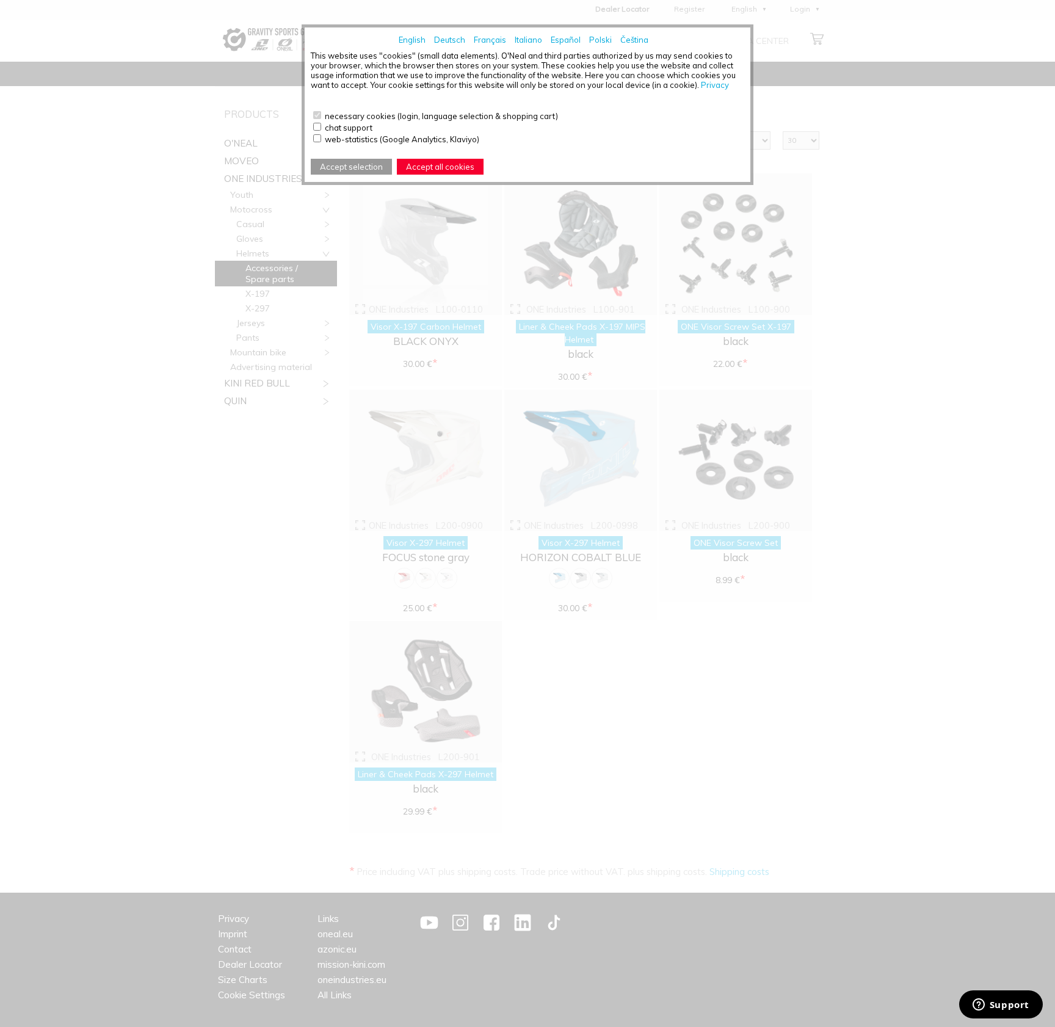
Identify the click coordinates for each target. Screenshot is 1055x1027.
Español (566, 40)
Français (490, 40)
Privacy (715, 85)
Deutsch (449, 40)
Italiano (528, 40)
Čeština (634, 40)
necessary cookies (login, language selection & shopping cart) (441, 116)
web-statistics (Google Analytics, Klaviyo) (402, 139)
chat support (348, 127)
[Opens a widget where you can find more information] (1001, 1005)
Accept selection (351, 167)
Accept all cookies (440, 167)
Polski (600, 40)
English (412, 40)
